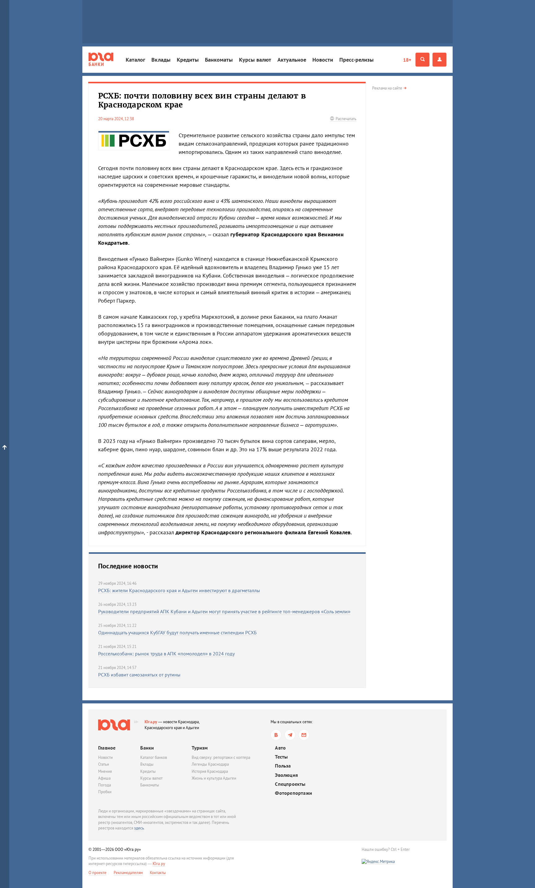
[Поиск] (422, 60)
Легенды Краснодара (210, 764)
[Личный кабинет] (439, 60)
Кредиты (188, 59)
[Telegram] (290, 734)
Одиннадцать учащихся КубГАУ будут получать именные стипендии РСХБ (177, 632)
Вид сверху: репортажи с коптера (221, 757)
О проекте (98, 872)
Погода (104, 785)
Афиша (104, 778)
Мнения (105, 771)
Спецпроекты (290, 784)
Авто (280, 748)
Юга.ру (151, 721)
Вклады (161, 59)
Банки (147, 748)
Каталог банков (153, 757)
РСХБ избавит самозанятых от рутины (139, 674)
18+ (407, 60)
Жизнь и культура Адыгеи (214, 778)
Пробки (104, 791)
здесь (139, 828)
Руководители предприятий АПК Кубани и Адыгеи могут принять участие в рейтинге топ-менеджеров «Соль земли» (224, 611)
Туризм (200, 748)
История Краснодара (210, 771)
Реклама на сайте (387, 88)
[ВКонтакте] (276, 734)
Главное (106, 748)
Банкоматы (219, 59)
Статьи (103, 764)
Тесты (281, 757)
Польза (283, 766)
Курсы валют (255, 59)
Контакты (158, 872)
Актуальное (291, 59)
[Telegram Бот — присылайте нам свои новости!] (303, 734)
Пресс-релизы (356, 59)
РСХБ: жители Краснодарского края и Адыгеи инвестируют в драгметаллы (179, 590)
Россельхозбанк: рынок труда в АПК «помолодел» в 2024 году (166, 653)
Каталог (135, 59)
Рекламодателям (128, 872)
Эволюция (286, 775)
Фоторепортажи (293, 793)
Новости (322, 59)
